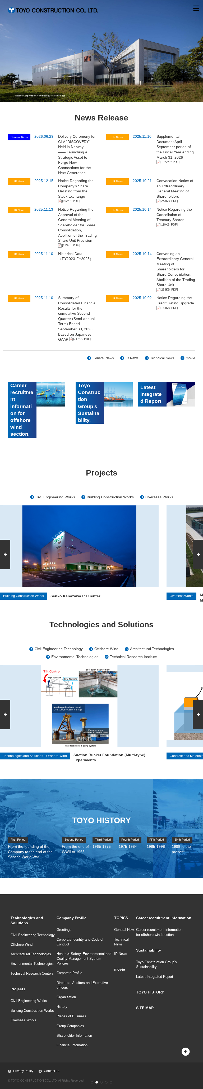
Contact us (51, 1071)
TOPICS (121, 918)
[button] (92, 1082)
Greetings (64, 930)
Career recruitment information (163, 918)
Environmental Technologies (74, 657)
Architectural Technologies (152, 649)
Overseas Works (159, 497)
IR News (132, 358)
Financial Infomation (72, 1045)
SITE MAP (145, 1008)
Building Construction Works (110, 497)
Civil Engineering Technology (59, 649)
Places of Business (71, 1016)
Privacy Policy (23, 1071)
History (62, 1007)
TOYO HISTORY (150, 992)
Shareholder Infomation (74, 1036)
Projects (18, 989)
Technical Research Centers (32, 973)
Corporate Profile (69, 973)
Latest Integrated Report (154, 977)
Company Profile (71, 918)
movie (190, 358)
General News (103, 358)
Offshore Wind (106, 649)
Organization (66, 997)
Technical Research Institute (133, 657)
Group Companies (70, 1026)
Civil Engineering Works (55, 497)
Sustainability (148, 950)
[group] (79, 714)
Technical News (162, 358)
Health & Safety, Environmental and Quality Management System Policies (84, 958)
